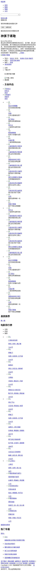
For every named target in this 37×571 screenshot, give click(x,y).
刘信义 (12, 58)
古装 (11, 60)
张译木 (22, 58)
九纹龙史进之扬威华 (15, 183)
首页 (6, 5)
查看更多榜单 (5, 525)
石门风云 (11, 119)
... (21, 53)
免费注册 (8, 27)
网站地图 (11, 561)
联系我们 (32, 561)
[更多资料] (8, 64)
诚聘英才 (18, 561)
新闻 (6, 7)
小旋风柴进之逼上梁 (15, 165)
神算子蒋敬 (12, 204)
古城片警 (11, 140)
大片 (6, 11)
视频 (6, 9)
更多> (3, 533)
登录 (3, 27)
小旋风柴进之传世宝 (15, 146)
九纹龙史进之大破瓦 (15, 171)
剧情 (18, 60)
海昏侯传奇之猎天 (14, 159)
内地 (11, 62)
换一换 (3, 320)
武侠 (15, 60)
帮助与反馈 (4, 563)
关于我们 (4, 561)
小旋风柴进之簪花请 (15, 152)
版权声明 (25, 561)
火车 (9, 196)
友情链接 (12, 563)
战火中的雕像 (12, 106)
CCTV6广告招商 (22, 563)
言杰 (26, 58)
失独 (9, 113)
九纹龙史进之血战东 (15, 190)
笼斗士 (10, 125)
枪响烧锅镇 (12, 132)
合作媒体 (32, 563)
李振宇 (30, 58)
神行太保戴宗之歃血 (15, 177)
